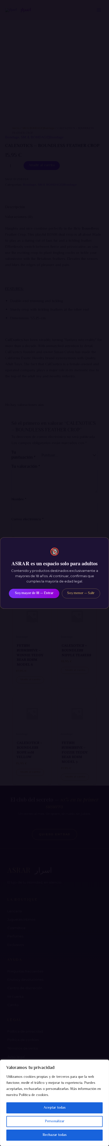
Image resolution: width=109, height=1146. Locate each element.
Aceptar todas (55, 1108)
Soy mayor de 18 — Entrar (34, 593)
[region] (54, 1103)
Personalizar (54, 1121)
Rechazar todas (55, 1135)
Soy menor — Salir (81, 593)
